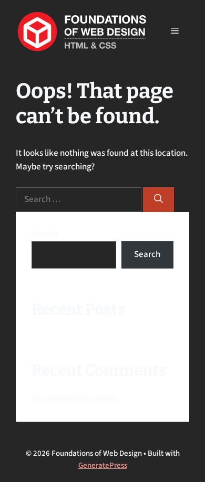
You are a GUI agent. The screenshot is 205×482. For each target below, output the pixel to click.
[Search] (158, 199)
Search (45, 234)
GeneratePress (102, 465)
